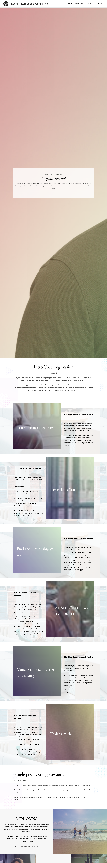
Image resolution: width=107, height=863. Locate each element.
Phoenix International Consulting (29, 3)
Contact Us (99, 3)
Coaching (90, 3)
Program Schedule (79, 3)
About (70, 3)
